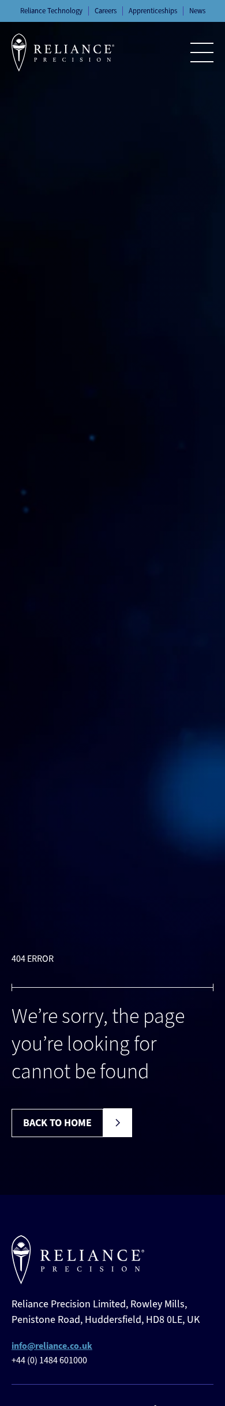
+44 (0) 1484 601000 (49, 1360)
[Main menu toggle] (201, 52)
